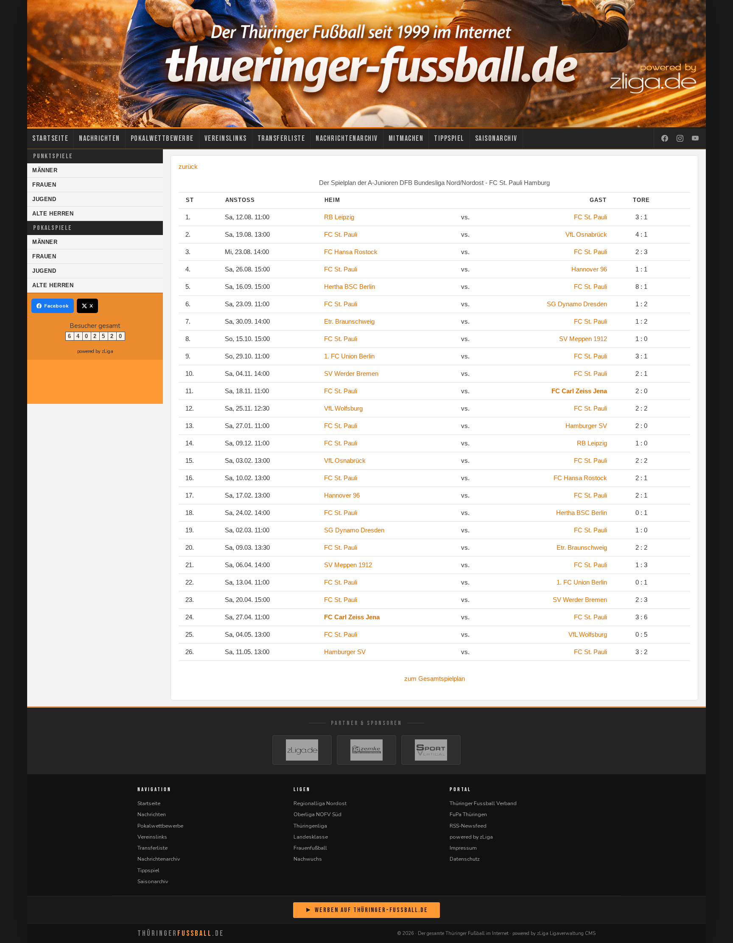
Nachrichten (99, 138)
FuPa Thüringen (468, 814)
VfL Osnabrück (586, 234)
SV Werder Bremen (351, 373)
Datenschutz (465, 858)
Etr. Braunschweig (349, 321)
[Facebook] (664, 139)
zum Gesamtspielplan (434, 678)
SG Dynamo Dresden (577, 304)
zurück (188, 166)
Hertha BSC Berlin (349, 286)
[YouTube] (695, 139)
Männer (45, 170)
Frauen (44, 185)
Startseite (50, 138)
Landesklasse (311, 836)
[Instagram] (680, 139)
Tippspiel (449, 138)
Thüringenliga (310, 825)
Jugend (44, 199)
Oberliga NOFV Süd (317, 814)
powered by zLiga (95, 351)
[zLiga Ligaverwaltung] (302, 750)
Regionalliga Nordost (320, 803)
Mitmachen (406, 138)
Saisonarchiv (496, 138)
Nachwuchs (308, 858)
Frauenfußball (310, 847)
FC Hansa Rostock (351, 251)
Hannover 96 (589, 269)
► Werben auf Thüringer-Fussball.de (366, 910)
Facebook (56, 305)
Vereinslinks (225, 138)
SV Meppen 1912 (583, 338)
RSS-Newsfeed (468, 825)
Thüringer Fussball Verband (483, 803)
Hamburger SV (586, 425)
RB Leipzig (339, 217)
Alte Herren (53, 213)
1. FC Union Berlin (349, 356)
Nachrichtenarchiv (347, 138)
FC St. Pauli (590, 217)
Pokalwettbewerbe (162, 138)
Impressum (463, 847)
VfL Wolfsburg (343, 408)
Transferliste (281, 138)
